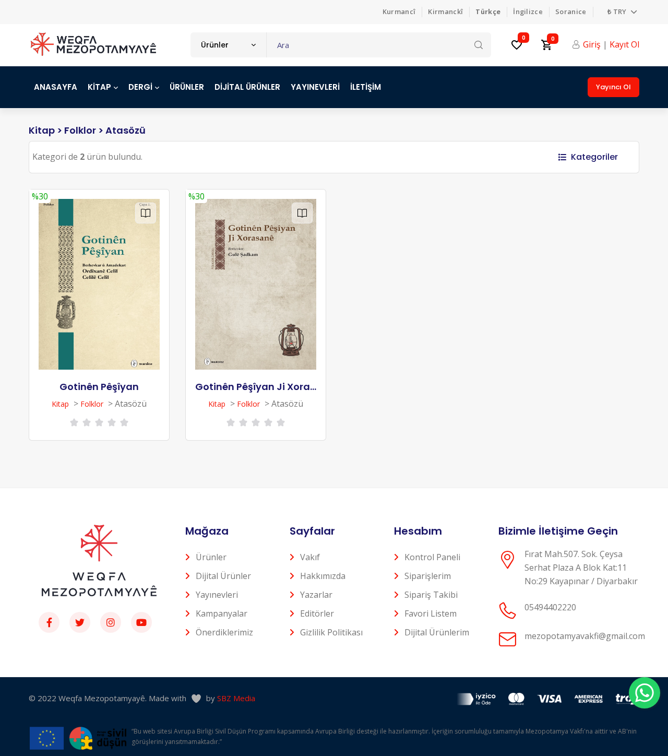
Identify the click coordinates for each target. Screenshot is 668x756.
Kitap (42, 130)
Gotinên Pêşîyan (99, 386)
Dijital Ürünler (223, 576)
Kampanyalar (221, 613)
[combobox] (228, 44)
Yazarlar (316, 594)
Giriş (592, 44)
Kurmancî (399, 11)
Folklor (80, 130)
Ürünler (211, 557)
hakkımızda (322, 576)
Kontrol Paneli (432, 557)
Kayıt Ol (624, 44)
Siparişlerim (427, 576)
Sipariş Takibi (431, 594)
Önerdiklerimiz (224, 632)
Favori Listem (430, 613)
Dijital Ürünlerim (436, 632)
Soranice (571, 11)
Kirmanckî (445, 11)
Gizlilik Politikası (331, 632)
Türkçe (487, 11)
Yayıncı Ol (613, 87)
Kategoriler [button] (594, 157)
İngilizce (528, 11)
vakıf (310, 557)
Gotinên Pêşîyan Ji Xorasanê (264, 386)
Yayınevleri (217, 594)
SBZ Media (236, 698)
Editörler (317, 613)
